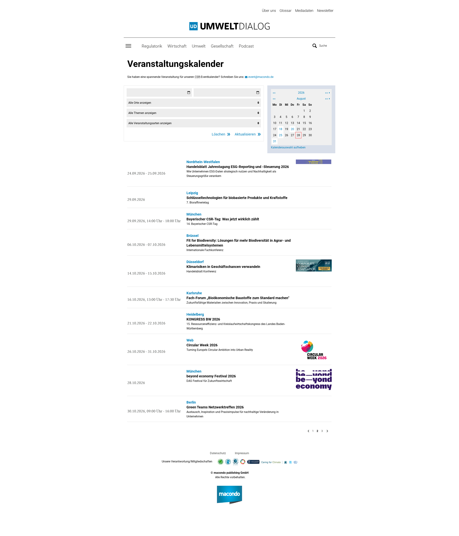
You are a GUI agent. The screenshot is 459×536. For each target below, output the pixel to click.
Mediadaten (304, 10)
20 (292, 129)
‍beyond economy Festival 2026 (211, 376)
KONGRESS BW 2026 (203, 319)
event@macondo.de (260, 77)
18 (280, 129)
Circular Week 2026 (201, 345)
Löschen (218, 134)
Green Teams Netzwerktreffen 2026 (215, 407)
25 (280, 135)
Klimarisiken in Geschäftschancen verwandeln (223, 267)
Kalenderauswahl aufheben (288, 147)
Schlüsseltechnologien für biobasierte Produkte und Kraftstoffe (236, 198)
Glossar (286, 10)
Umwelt (198, 46)
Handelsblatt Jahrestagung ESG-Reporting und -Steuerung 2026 (237, 167)
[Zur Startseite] (229, 26)
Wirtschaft (176, 46)
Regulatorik (152, 46)
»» (326, 92)
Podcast (246, 46)
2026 (301, 92)
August (301, 98)
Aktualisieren (245, 134)
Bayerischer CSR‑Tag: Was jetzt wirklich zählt (223, 219)
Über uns (269, 10)
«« (274, 92)
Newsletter (325, 10)
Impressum (242, 453)
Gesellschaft (222, 46)
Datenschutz (218, 453)
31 (274, 141)
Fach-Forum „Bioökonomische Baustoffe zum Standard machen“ (237, 298)
